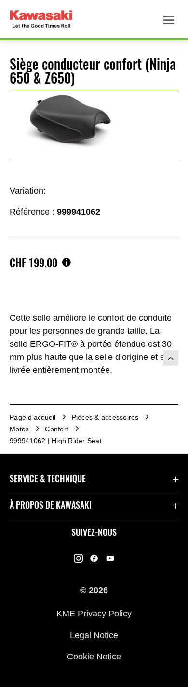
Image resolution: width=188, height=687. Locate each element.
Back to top (170, 358)
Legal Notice (94, 635)
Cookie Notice (94, 656)
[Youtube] (110, 558)
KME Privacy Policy (94, 613)
